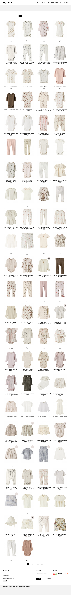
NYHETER (37, 2)
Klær (42, 2)
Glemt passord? (49, 578)
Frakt (4, 586)
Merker (56, 2)
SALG (60, 2)
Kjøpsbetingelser (12, 586)
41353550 (7, 575)
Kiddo (52, 2)
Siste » (42, 564)
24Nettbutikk (9, 593)
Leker (49, 2)
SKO (45, 2)
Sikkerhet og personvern (20, 586)
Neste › (38, 564)
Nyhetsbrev (28, 586)
